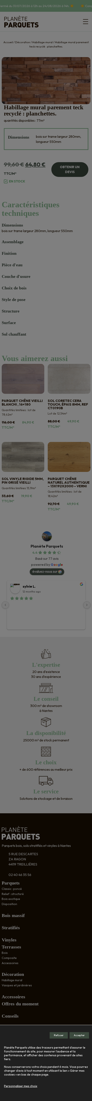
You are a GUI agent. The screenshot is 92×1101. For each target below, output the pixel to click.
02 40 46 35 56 (20, 875)
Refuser (59, 1035)
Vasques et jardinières (17, 985)
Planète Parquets (47, 546)
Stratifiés (11, 927)
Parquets (11, 883)
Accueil (8, 42)
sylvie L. (29, 586)
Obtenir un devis (70, 169)
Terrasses (11, 947)
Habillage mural (42, 42)
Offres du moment (20, 1003)
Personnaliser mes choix (20, 1086)
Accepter (79, 1035)
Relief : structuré (13, 894)
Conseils (10, 1016)
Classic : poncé (12, 889)
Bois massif (13, 915)
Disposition (9, 904)
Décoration (22, 42)
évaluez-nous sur (44, 571)
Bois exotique (11, 899)
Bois (5, 953)
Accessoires (10, 963)
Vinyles (9, 939)
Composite (9, 958)
